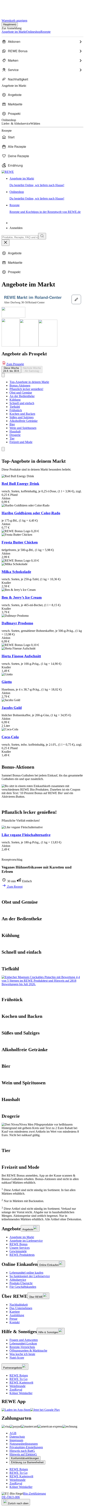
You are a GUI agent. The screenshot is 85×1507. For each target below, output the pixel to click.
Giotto (7, 682)
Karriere (14, 1311)
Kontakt (14, 1322)
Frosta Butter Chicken (20, 542)
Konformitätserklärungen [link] (25, 1458)
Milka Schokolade (16, 572)
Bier (12, 424)
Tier (11, 438)
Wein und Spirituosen (22, 428)
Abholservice (17, 1279)
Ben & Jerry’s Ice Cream (22, 597)
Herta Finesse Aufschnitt (21, 656)
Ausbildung (16, 1315)
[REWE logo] (8, 171)
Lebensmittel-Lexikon (23, 1343)
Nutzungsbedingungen (23, 1443)
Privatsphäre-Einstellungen (26, 1447)
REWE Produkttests (22, 1254)
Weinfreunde (17, 1386)
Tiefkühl (14, 406)
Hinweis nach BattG (22, 1450)
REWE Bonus (18, 1244)
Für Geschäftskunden (22, 1286)
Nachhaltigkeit (18, 1304)
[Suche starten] (42, 236)
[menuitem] (42, 41)
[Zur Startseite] (15, 7)
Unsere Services (19, 1247)
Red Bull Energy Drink (20, 484)
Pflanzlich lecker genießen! (26, 389)
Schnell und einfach (21, 403)
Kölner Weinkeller (20, 1393)
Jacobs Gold (12, 708)
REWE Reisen (18, 1375)
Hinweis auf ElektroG (23, 1454)
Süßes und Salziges (21, 417)
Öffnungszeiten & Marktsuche (28, 1350)
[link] (46, 182)
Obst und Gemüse (20, 392)
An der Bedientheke (22, 396)
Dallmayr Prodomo (17, 623)
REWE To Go (18, 1379)
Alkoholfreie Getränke (23, 420)
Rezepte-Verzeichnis (22, 1347)
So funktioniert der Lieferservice (29, 1276)
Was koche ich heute (22, 1354)
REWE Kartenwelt (21, 1382)
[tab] (11, 369)
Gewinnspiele (18, 1251)
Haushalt (15, 431)
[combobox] (20, 237)
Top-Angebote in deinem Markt (29, 382)
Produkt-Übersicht (20, 1283)
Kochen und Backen (22, 413)
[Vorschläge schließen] (5, 242)
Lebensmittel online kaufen (26, 1272)
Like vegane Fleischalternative (26, 835)
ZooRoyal (15, 1389)
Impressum (16, 1440)
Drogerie (15, 435)
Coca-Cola (10, 737)
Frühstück (15, 410)
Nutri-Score (16, 1357)
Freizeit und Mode (20, 442)
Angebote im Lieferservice (26, 1240)
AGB (12, 1433)
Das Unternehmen (20, 1308)
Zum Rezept (14, 886)
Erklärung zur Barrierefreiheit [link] (27, 1462)
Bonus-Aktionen (19, 385)
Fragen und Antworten (23, 1340)
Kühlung (15, 399)
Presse (13, 1318)
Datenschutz (17, 1436)
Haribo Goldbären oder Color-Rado (31, 513)
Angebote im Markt (21, 1237)
